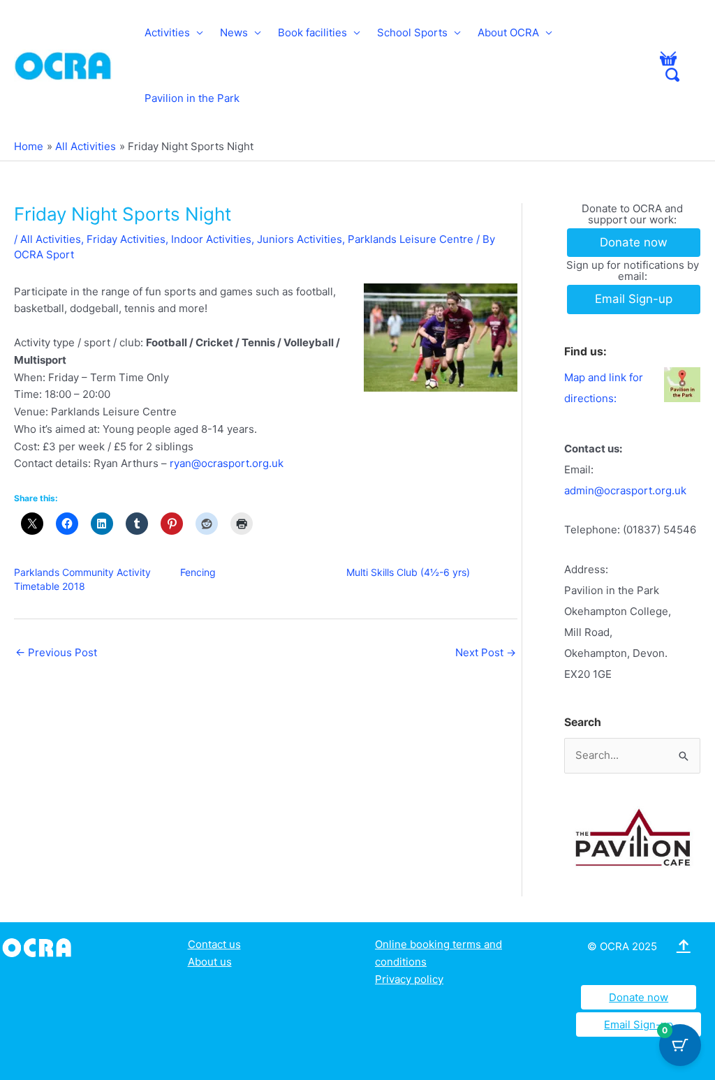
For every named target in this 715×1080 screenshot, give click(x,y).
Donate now (638, 997)
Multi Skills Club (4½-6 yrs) (408, 572)
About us (210, 961)
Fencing (198, 572)
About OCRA (508, 32)
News (234, 32)
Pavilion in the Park (192, 98)
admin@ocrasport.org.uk (625, 490)
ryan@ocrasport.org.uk (226, 463)
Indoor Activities (211, 239)
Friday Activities (126, 239)
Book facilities (312, 32)
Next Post (485, 652)
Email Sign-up (638, 1024)
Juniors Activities (299, 239)
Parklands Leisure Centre (410, 239)
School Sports (412, 32)
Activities (167, 32)
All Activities (50, 239)
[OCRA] (39, 946)
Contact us (214, 944)
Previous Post (56, 652)
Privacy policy (409, 979)
